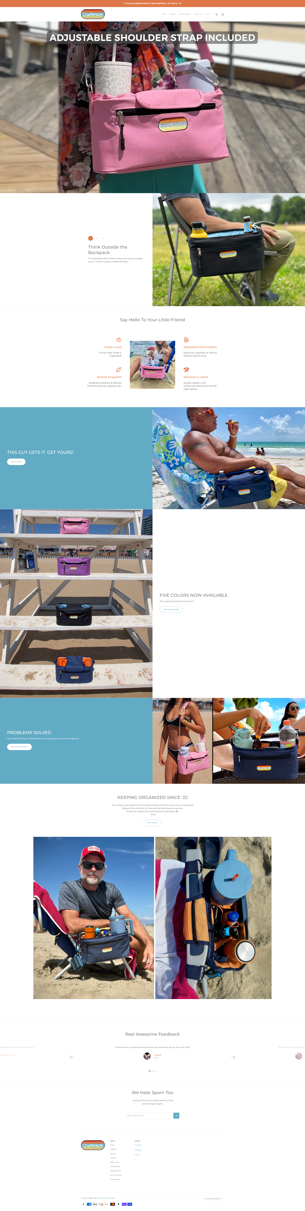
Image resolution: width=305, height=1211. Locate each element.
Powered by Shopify (107, 1198)
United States (212, 1199)
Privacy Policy (115, 1179)
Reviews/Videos (185, 14)
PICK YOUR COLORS (171, 610)
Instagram (138, 1150)
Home (208, 14)
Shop (164, 14)
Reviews (113, 1153)
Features (173, 14)
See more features (19, 747)
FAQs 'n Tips (114, 1162)
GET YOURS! (152, 823)
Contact (113, 1158)
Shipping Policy (115, 1171)
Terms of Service (116, 1175)
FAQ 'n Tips (198, 14)
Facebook (138, 1145)
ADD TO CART (16, 462)
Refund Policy (115, 1166)
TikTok (137, 1155)
